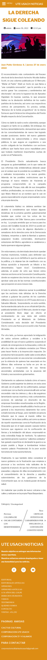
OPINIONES (6, 586)
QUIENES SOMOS (9, 606)
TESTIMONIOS (7, 602)
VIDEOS (4, 599)
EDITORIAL (6, 580)
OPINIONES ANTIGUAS (11, 589)
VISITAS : (9, 612)
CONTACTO (6, 609)
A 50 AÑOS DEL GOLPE (11, 593)
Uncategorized (17, 504)
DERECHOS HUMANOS (11, 596)
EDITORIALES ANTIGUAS (12, 583)
